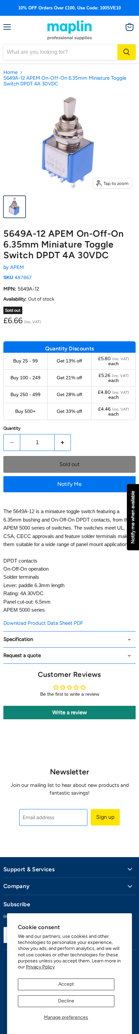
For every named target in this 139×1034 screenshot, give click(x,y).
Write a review (69, 712)
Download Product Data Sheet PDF (43, 623)
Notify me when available (133, 517)
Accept (66, 984)
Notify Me (69, 484)
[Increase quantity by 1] (63, 442)
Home (10, 72)
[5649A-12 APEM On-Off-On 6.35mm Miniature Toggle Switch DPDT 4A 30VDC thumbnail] (14, 207)
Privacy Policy (40, 967)
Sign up (105, 817)
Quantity (12, 428)
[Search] (126, 52)
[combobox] (60, 52)
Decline (66, 1001)
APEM (17, 267)
